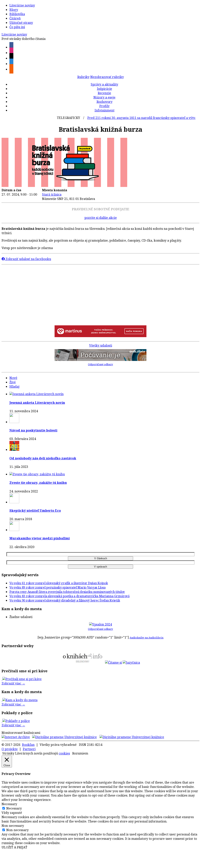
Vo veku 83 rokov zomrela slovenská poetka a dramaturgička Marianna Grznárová (69, 596)
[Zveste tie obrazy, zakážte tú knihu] (37, 474)
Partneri (29, 749)
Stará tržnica (51, 194)
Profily (104, 106)
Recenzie (104, 93)
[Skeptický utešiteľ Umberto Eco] (14, 502)
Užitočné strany (21, 22)
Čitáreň (15, 18)
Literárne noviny (22, 5)
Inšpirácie (104, 88)
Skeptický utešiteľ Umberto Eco (35, 510)
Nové (13, 378)
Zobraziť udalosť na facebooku (28, 259)
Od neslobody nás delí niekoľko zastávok (42, 458)
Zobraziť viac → (13, 683)
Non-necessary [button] (13, 825)
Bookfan (28, 744)
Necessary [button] (9, 804)
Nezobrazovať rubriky (107, 77)
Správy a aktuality (104, 84)
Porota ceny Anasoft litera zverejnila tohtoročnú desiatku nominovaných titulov (67, 592)
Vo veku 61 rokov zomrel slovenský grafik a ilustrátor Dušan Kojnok (58, 583)
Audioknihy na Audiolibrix (147, 637)
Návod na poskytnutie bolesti (33, 430)
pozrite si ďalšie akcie (100, 217)
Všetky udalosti (100, 345)
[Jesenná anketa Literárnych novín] (36, 394)
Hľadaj (14, 386)
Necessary (14, 808)
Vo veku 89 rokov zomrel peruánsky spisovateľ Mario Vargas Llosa (57, 587)
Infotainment (104, 110)
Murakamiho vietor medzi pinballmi (39, 538)
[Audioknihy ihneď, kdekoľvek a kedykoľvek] (100, 360)
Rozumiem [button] (80, 753)
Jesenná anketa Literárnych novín (37, 402)
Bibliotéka (17, 14)
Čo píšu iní (17, 27)
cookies (64, 753)
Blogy (13, 9)
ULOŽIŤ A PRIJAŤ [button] (14, 847)
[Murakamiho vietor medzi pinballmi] (14, 530)
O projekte (10, 749)
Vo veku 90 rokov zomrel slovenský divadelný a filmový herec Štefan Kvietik (64, 600)
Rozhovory (104, 101)
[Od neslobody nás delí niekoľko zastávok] (14, 449)
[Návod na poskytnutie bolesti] (14, 422)
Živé (12, 382)
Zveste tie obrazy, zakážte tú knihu (38, 482)
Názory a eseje (104, 97)
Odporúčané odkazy (100, 364)
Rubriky (83, 77)
